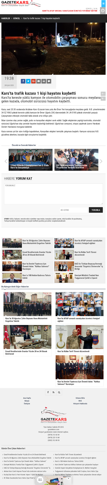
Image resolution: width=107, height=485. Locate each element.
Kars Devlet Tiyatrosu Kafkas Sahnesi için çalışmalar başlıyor (76, 465)
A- (103, 98)
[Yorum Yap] (49, 81)
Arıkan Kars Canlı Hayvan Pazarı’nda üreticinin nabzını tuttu (25, 471)
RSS (80, 401)
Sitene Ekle (80, 398)
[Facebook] (23, 81)
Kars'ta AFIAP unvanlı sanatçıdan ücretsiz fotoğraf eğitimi (75, 458)
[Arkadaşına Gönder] (38, 81)
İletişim (27, 404)
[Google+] (33, 81)
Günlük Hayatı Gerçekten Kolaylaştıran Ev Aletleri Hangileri (76, 468)
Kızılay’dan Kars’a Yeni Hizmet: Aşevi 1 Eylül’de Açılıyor (23, 475)
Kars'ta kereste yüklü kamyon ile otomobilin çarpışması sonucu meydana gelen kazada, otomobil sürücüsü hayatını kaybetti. (51, 99)
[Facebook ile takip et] (48, 392)
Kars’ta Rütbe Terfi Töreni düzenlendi (68, 454)
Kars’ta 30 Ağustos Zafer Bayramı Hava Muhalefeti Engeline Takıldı (27, 458)
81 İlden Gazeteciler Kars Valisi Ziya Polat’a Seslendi (22, 478)
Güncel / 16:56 (69, 7)
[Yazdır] (44, 81)
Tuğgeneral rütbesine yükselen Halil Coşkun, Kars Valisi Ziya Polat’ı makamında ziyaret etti (75, 471)
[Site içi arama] (59, 392)
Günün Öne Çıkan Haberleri (13, 448)
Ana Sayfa (27, 398)
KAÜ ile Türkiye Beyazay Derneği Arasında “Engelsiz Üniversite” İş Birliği (25, 468)
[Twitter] (28, 81)
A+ (103, 93)
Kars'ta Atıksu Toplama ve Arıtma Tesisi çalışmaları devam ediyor (78, 475)
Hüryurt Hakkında (80, 404)
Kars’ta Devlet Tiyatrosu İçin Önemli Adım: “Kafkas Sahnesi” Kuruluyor (23, 461)
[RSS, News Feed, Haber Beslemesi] (53, 392)
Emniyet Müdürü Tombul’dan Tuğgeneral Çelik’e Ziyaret (23, 465)
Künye (27, 401)
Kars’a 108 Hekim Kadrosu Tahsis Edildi (69, 461)
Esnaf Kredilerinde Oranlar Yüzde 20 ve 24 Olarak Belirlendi (25, 454)
